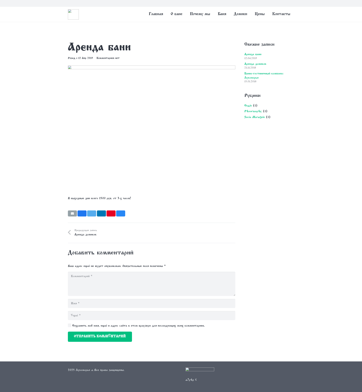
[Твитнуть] (91, 213)
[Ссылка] (200, 372)
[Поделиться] (82, 213)
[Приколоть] (111, 213)
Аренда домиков (255, 63)
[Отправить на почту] (72, 213)
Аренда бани (252, 54)
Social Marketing (254, 117)
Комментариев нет (108, 58)
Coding (248, 105)
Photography (253, 111)
